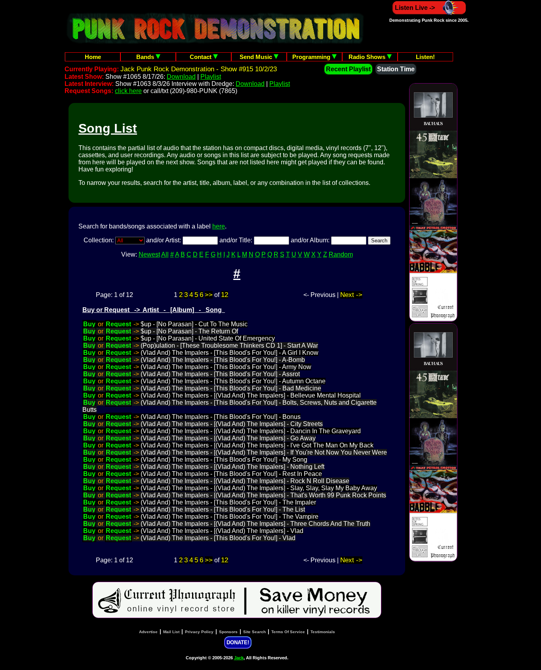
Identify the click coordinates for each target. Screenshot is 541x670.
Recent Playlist (348, 69)
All (165, 254)
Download (181, 76)
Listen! (425, 56)
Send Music (257, 56)
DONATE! (238, 642)
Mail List (171, 632)
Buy (89, 324)
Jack (239, 657)
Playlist (210, 76)
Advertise (148, 632)
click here (128, 91)
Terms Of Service (288, 632)
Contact (201, 56)
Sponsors (228, 632)
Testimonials (323, 632)
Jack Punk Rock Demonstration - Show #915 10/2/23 (198, 69)
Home (93, 56)
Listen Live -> (415, 7)
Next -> (351, 295)
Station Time (396, 69)
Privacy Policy (199, 632)
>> (209, 295)
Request (118, 324)
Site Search (254, 632)
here (218, 226)
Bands (146, 56)
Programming (312, 56)
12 (224, 295)
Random (341, 254)
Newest (149, 254)
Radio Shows (368, 56)
